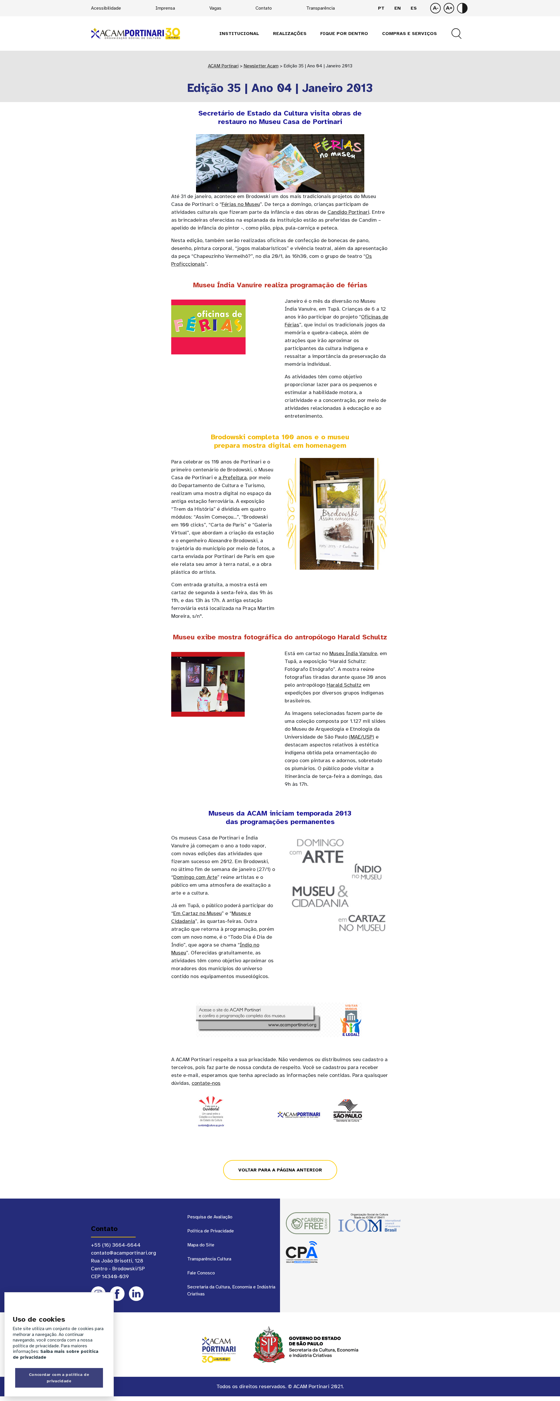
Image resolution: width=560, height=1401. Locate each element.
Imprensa (165, 8)
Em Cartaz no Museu (197, 913)
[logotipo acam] (135, 33)
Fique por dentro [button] (344, 33)
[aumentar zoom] (435, 8)
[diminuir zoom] (449, 8)
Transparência (320, 8)
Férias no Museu (241, 204)
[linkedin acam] (136, 1293)
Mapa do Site (200, 1245)
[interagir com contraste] (462, 8)
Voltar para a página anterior (280, 1170)
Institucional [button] (239, 33)
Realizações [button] (290, 33)
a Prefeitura (232, 477)
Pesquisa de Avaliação (209, 1217)
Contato (264, 8)
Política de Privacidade (210, 1231)
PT (381, 8)
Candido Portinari (348, 212)
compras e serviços (409, 33)
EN (397, 8)
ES (414, 8)
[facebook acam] (117, 1293)
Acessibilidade (106, 8)
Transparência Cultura (209, 1259)
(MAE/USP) (361, 737)
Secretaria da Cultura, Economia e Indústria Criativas (231, 1290)
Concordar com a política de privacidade (59, 1377)
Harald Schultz (344, 685)
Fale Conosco (201, 1273)
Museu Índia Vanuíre (353, 653)
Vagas (215, 8)
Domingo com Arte (195, 877)
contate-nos (206, 1083)
